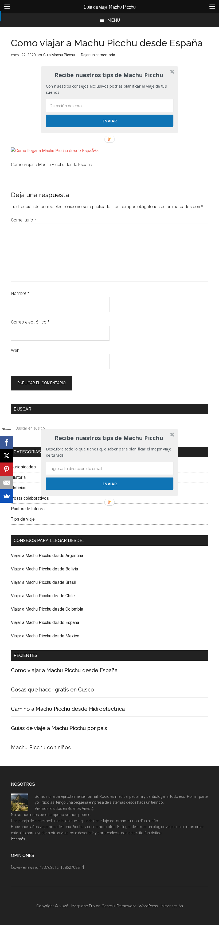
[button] (109, 438)
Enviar (110, 483)
